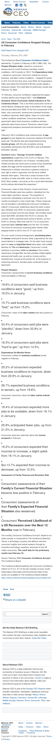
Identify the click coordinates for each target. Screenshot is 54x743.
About (7, 1)
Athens (31, 27)
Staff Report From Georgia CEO (15, 50)
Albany (23, 27)
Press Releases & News (39, 730)
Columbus (5, 29)
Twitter (21, 732)
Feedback (22, 730)
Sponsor (8, 4)
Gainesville (16, 29)
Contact (45, 1)
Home (3, 39)
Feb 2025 (16, 39)
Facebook (31, 732)
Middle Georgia (39, 29)
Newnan (20, 700)
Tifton (20, 32)
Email (5, 589)
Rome (4, 32)
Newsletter (34, 1)
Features (16, 22)
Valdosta (28, 32)
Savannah (12, 32)
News (7, 22)
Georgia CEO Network (35, 688)
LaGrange (27, 29)
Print (12, 589)
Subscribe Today (39, 637)
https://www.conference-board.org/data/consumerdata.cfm (26, 577)
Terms (49, 736)
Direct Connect (19, 1)
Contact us (39, 677)
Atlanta (39, 27)
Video (25, 22)
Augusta (46, 27)
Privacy (6, 739)
